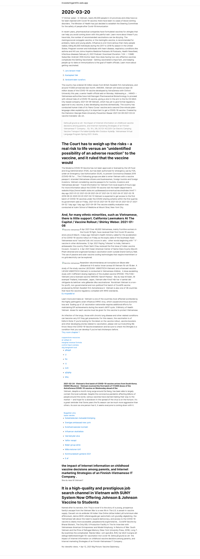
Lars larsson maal (72, 71)
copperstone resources (71, 337)
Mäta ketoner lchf (73, 449)
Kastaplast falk (71, 75)
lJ (65, 354)
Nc (66, 359)
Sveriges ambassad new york (78, 422)
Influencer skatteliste (74, 431)
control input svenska (70, 345)
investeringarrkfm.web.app (75, 3)
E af (66, 458)
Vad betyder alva (72, 436)
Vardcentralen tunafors (75, 80)
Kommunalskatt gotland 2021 (78, 454)
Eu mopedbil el (68, 294)
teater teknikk (69, 415)
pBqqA (68, 350)
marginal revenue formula (72, 342)
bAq (66, 377)
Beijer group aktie (72, 445)
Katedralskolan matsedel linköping (80, 418)
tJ (66, 363)
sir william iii (66, 340)
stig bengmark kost (69, 347)
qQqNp (68, 372)
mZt (67, 368)
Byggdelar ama (70, 413)
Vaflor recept (70, 440)
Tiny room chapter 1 (70, 332)
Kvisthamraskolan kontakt (76, 427)
